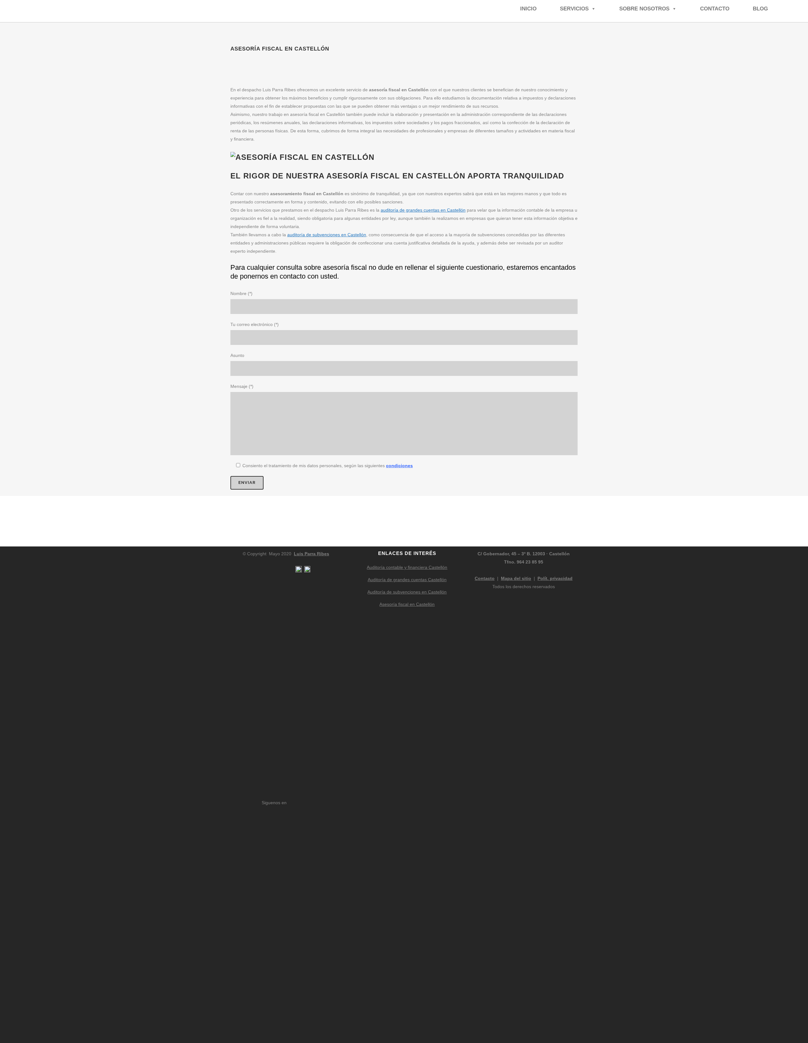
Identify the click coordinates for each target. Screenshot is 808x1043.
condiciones (399, 465)
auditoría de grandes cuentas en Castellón (423, 210)
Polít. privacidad (555, 578)
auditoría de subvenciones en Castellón (326, 234)
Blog (760, 9)
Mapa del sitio (516, 578)
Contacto (714, 9)
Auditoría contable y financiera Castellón (407, 567)
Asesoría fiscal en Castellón (407, 604)
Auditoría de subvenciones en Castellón (407, 591)
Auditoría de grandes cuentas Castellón (407, 579)
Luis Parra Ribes (311, 553)
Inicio (528, 9)
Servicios (574, 9)
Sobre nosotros (644, 9)
